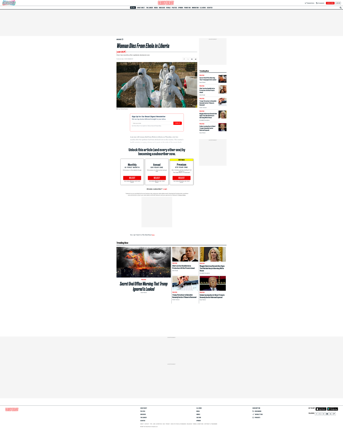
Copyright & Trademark (210, 423)
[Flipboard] (334, 414)
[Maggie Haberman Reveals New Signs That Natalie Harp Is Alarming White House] (222, 118)
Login (165, 189)
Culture (198, 417)
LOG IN (338, 3)
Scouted (209, 7)
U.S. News (203, 7)
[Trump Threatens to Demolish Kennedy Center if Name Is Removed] (222, 105)
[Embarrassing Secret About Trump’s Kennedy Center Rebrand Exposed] (222, 130)
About (142, 423)
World (198, 414)
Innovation (195, 7)
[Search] (341, 8)
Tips (151, 423)
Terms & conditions (198, 423)
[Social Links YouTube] (327, 414)
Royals (168, 7)
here (153, 235)
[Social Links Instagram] (323, 414)
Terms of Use (151, 125)
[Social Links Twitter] (320, 414)
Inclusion (189, 423)
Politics (174, 7)
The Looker (149, 7)
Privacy (168, 423)
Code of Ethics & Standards (178, 423)
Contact (146, 423)
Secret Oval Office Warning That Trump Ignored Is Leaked (144, 286)
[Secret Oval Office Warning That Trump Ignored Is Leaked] (222, 82)
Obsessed (162, 7)
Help (164, 423)
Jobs (154, 423)
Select (132, 178)
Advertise (159, 423)
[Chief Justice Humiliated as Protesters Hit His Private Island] (222, 93)
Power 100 (187, 7)
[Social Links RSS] (330, 414)
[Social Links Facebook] (316, 414)
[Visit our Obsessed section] (14, 3)
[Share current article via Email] (191, 59)
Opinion (180, 7)
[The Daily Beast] (165, 3)
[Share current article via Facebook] (184, 59)
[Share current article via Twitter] (188, 59)
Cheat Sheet (141, 7)
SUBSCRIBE (330, 3)
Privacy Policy (158, 125)
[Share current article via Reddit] (195, 59)
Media (156, 7)
